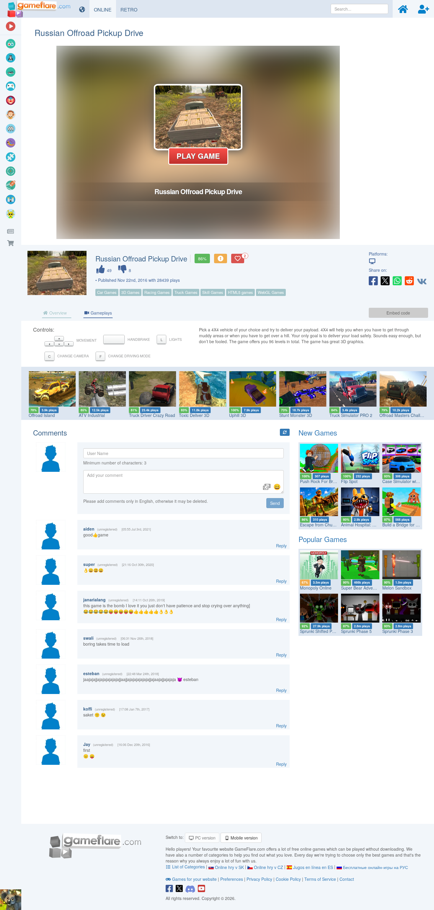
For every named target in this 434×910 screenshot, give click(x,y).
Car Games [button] (107, 292)
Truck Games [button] (186, 292)
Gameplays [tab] (100, 313)
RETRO (131, 9)
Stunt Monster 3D (295, 415)
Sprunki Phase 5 (356, 631)
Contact (347, 879)
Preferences (232, 879)
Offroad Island (42, 415)
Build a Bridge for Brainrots (407, 525)
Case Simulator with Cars (406, 481)
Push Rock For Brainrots (323, 481)
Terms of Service (320, 879)
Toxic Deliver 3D (194, 415)
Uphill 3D (237, 415)
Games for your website (194, 879)
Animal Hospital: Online (362, 525)
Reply (281, 546)
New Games (317, 432)
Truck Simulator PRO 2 (350, 415)
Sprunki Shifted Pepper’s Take (328, 631)
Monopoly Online (316, 588)
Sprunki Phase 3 (397, 631)
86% (202, 258)
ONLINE (105, 9)
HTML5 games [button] (240, 292)
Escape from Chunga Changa (327, 525)
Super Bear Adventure (362, 588)
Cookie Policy (288, 879)
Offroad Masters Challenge (404, 415)
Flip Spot (349, 481)
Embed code (398, 313)
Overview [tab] (57, 313)
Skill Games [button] (212, 292)
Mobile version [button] (243, 838)
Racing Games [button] (157, 292)
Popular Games (322, 539)
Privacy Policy (259, 879)
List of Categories (188, 867)
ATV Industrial (92, 415)
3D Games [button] (130, 292)
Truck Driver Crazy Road (152, 415)
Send (275, 503)
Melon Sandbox (397, 588)
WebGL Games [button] (271, 292)
